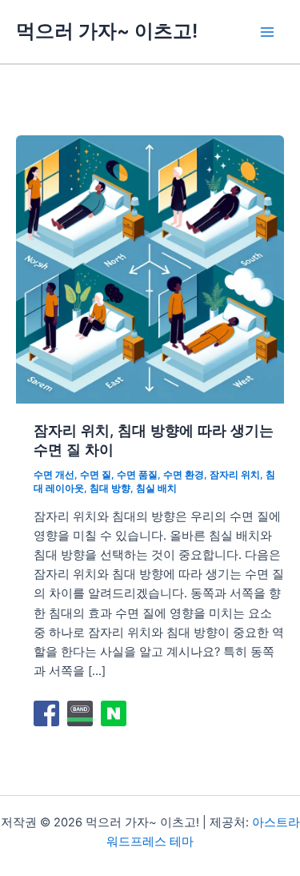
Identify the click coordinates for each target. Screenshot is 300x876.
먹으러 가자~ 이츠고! (107, 30)
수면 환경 (183, 474)
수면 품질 (137, 474)
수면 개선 (54, 474)
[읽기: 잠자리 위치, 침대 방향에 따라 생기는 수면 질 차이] (150, 269)
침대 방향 (110, 488)
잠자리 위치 (235, 474)
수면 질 (95, 474)
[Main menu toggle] (267, 32)
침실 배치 (156, 488)
